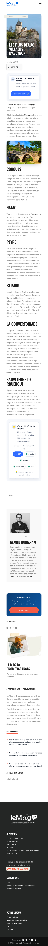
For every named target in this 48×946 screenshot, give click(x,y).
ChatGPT (17, 454)
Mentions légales (14, 888)
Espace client (12, 917)
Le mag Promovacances (17, 105)
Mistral (25, 460)
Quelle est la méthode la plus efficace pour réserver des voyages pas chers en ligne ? (26, 765)
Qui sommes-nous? (15, 838)
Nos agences (12, 841)
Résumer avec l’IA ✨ (21, 94)
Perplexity (20, 467)
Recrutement (12, 844)
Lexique (10, 929)
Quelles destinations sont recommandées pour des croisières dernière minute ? (25, 754)
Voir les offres (24, 610)
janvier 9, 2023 (12, 62)
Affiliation (11, 847)
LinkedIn (28, 576)
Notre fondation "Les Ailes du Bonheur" (23, 850)
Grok (32, 467)
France (23, 16)
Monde (32, 105)
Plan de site (12, 853)
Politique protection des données (21, 885)
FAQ (8, 926)
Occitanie (28, 115)
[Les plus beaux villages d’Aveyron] (20, 523)
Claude (31, 454)
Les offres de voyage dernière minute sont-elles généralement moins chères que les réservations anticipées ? (26, 742)
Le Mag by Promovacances (18, 696)
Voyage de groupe (14, 923)
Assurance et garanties (17, 920)
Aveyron (35, 214)
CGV (8, 882)
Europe (11, 16)
